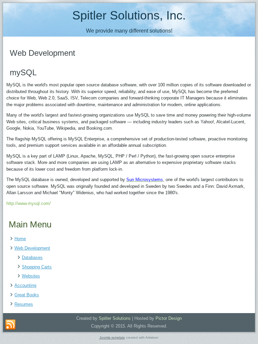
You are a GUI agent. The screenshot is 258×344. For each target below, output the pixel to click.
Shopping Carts (37, 266)
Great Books (26, 294)
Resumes (23, 304)
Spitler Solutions (115, 318)
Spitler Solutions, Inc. (129, 15)
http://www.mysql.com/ (28, 203)
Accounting (25, 285)
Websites (31, 275)
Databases (32, 257)
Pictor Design (169, 318)
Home (20, 238)
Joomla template (112, 337)
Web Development (32, 248)
